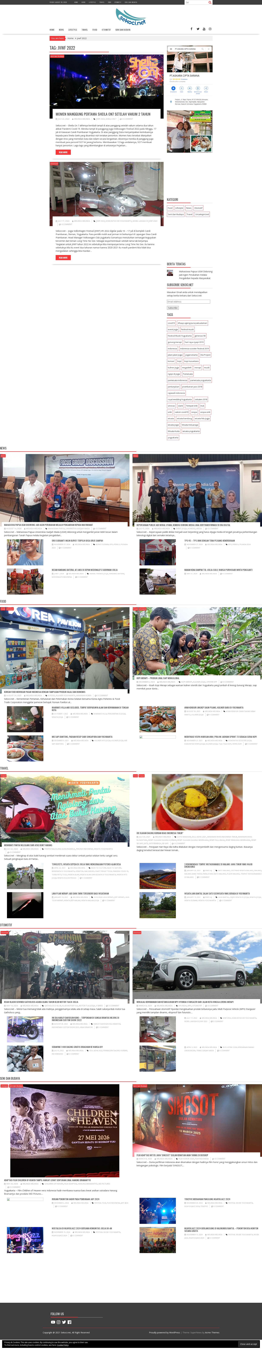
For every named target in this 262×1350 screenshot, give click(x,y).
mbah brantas (86, 1027)
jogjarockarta (191, 354)
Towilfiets (56, 874)
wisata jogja (173, 424)
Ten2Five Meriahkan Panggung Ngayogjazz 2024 (207, 1199)
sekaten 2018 (201, 399)
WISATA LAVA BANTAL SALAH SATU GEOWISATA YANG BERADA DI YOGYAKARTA (217, 893)
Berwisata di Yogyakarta (63, 871)
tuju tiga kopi (225, 744)
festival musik (187, 329)
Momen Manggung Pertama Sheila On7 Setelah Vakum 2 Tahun (103, 114)
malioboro (89, 871)
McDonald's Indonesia (62, 577)
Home (76, 2)
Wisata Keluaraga (190, 424)
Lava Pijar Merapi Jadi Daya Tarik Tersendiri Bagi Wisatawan (80, 893)
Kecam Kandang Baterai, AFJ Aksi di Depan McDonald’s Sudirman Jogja (85, 569)
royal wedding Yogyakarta (180, 399)
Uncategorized (202, 214)
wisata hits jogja (202, 418)
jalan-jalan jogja (175, 354)
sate (146, 843)
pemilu (117, 544)
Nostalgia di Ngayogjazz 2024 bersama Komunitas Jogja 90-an (82, 1228)
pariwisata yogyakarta (200, 380)
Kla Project (205, 354)
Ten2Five (204, 1206)
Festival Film (100, 1203)
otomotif (197, 1005)
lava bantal (223, 897)
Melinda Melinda (82, 119)
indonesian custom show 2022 (65, 1027)
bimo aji (208, 870)
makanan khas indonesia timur (222, 837)
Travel (101, 2)
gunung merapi (175, 342)
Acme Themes (212, 1332)
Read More (63, 152)
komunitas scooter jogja (240, 740)
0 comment (127, 119)
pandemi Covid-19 (120, 871)
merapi (198, 367)
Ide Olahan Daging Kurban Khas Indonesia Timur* (160, 833)
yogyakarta (173, 437)
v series (99, 1005)
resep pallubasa (217, 840)
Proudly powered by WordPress (164, 1332)
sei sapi (165, 843)
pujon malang (233, 874)
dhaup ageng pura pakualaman (192, 323)
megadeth (186, 367)
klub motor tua (70, 1005)
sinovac (171, 405)
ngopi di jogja (174, 374)
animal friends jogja (99, 573)
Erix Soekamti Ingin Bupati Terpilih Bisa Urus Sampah (77, 540)
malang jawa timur (193, 874)
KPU (111, 544)
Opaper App (212, 682)
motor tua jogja (87, 1005)
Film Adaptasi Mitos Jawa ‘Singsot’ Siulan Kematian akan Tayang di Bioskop (172, 1155)
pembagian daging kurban (115, 1050)
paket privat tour (103, 871)
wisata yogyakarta (191, 431)
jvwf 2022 (100, 119)
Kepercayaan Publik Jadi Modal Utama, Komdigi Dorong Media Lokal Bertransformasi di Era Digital (183, 525)
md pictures (104, 1183)
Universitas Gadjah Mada (78, 528)
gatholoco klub (53, 1005)
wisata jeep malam (72, 900)
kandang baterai (116, 573)
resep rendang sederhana (238, 840)
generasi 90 (200, 335)
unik (170, 412)
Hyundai (183, 1005)
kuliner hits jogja (102, 740)
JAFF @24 (124, 1203)
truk (202, 405)
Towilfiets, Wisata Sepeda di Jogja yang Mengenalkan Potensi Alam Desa (86, 864)
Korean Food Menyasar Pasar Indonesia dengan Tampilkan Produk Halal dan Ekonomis (44, 691)
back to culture (98, 868)
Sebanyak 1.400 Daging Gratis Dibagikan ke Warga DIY (77, 1046)
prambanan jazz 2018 (192, 386)
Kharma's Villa (100, 714)
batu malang (224, 870)
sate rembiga (155, 843)
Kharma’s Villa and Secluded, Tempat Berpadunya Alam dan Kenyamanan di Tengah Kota (90, 709)
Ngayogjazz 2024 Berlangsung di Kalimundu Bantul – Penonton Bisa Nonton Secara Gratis (221, 1229)
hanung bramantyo (88, 1183)
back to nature (114, 868)
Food (109, 2)
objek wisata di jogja (239, 897)
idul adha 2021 (199, 837)
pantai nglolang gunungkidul (60, 849)
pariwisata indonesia (177, 380)
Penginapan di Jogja (117, 714)
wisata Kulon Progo (66, 878)
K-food (51, 695)
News (83, 2)
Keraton (79, 871)
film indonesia (202, 1159)
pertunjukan (173, 386)
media (199, 528)
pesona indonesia (84, 849)
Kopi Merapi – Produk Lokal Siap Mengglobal (158, 678)
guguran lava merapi (103, 897)
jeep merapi (119, 897)
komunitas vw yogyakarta (119, 221)
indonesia (172, 348)
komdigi (191, 528)
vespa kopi (237, 744)
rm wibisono (57, 1054)
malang (257, 870)
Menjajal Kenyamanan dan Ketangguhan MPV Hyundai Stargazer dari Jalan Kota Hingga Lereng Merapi (185, 1001)
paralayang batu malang (214, 874)
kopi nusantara (191, 361)
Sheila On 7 (111, 119)
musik (207, 367)
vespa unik (205, 412)
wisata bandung (184, 418)
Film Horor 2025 (186, 1159)
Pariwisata (188, 374)
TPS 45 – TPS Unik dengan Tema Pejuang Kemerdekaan (209, 540)
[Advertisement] (190, 176)
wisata (171, 418)
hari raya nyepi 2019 (194, 342)
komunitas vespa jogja (194, 744)
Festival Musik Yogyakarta (180, 335)
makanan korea (83, 695)
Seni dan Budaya (131, 2)
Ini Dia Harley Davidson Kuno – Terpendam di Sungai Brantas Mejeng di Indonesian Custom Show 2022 (85, 1019)
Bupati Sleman (102, 544)
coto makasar (184, 837)
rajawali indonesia (176, 393)
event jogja (173, 329)
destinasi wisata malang (242, 870)
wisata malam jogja (90, 900)
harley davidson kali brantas (107, 1024)
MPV (189, 1005)
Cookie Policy (63, 1345)
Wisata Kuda (174, 431)
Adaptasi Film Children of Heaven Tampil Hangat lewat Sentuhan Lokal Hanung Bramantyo (47, 1180)
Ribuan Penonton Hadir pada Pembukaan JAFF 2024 (75, 1199)
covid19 (171, 323)
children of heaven (54, 1183)
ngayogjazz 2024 (192, 1206)
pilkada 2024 (245, 544)
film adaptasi (70, 1183)
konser (171, 361)
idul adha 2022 (95, 1050)
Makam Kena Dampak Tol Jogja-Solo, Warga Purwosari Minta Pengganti (218, 569)
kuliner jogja (173, 367)
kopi (179, 361)
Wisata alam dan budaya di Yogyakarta (98, 874)
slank (180, 405)
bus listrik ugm (230, 1047)
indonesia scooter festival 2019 (194, 348)
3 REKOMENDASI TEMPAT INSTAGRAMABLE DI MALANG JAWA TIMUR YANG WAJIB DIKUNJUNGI (218, 865)
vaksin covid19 (181, 412)
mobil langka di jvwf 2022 (145, 221)
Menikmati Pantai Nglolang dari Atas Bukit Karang (28, 845)
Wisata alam (73, 874)
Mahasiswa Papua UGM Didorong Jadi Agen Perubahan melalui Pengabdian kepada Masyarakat (195, 275)
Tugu (64, 874)
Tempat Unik (192, 405)
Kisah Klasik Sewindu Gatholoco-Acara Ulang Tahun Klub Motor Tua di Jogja (41, 1001)
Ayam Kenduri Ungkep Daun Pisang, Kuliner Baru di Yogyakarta (213, 707)
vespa (194, 412)
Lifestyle (92, 2)
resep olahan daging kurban (162, 840)
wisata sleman (190, 900)
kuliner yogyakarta (65, 695)
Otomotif (118, 2)
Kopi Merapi (186, 682)
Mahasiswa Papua (56, 528)
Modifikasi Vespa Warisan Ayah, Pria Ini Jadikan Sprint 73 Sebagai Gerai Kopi (220, 736)
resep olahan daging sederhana (193, 840)
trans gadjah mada (205, 1050)
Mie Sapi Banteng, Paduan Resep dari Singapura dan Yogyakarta (82, 736)
